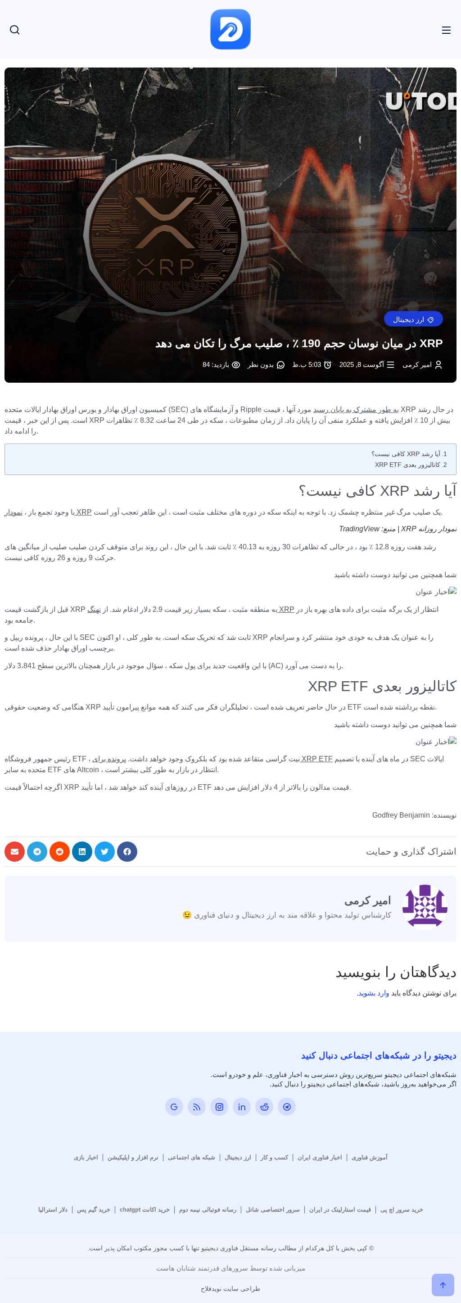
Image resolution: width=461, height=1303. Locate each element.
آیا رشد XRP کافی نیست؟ (405, 453)
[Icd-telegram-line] (287, 1107)
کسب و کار (274, 1157)
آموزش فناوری (370, 1157)
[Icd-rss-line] (197, 1107)
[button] (413, 318)
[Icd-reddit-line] (264, 1107)
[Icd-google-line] (174, 1107)
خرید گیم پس (93, 1209)
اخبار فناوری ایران (320, 1157)
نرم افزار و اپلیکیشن (133, 1157)
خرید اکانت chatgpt (145, 1209)
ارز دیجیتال (238, 1157)
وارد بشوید (373, 993)
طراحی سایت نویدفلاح (230, 1288)
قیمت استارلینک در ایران (340, 1209)
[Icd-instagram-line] (219, 1107)
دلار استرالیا (53, 1209)
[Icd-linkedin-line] (242, 1107)
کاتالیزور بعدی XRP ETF (407, 464)
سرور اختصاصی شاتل (273, 1209)
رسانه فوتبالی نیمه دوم (207, 1209)
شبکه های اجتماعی (191, 1157)
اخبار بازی (86, 1157)
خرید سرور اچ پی (401, 1209)
